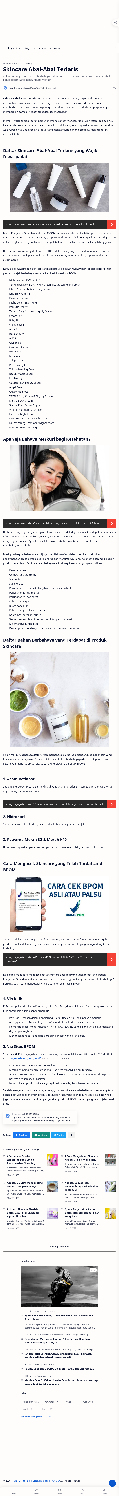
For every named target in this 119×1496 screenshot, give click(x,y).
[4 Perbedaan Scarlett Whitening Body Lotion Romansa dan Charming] (52, 1160)
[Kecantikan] (49, 1364)
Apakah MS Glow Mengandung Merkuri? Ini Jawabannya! (25, 1184)
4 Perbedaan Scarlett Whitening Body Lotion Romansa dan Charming (21, 1160)
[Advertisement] (59, 21)
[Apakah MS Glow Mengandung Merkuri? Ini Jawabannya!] (52, 1186)
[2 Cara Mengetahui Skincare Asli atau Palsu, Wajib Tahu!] (110, 1160)
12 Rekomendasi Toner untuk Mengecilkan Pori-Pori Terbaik (68, 804)
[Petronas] (50, 1311)
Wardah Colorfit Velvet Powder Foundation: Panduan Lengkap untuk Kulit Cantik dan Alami (61, 1382)
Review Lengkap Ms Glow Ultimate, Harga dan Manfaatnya (59, 1368)
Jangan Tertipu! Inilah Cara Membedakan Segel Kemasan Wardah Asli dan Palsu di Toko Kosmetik (58, 1355)
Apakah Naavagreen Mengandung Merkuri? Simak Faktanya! (82, 1186)
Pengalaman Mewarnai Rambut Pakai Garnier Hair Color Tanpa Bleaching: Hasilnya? (58, 1340)
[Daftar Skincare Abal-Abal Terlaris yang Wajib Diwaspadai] (59, 187)
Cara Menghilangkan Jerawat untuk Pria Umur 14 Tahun (66, 523)
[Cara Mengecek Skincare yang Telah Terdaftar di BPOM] (59, 904)
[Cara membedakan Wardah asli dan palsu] (56, 1349)
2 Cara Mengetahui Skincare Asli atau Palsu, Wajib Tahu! (81, 1158)
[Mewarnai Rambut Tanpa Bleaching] (71, 1334)
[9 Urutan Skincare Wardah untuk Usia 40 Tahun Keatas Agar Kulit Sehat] (52, 1213)
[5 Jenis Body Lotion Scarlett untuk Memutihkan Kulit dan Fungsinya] (110, 1213)
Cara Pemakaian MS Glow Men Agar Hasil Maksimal (63, 224)
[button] (109, 48)
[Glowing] (39, 1364)
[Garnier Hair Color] (46, 1334)
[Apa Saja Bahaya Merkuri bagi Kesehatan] (59, 478)
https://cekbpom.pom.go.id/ (23, 1058)
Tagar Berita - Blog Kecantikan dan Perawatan (34, 48)
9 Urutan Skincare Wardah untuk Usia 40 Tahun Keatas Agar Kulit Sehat (23, 1213)
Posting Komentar (59, 1246)
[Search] (114, 48)
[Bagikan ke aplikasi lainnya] (71, 1135)
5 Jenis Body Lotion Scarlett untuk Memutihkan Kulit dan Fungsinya (82, 1213)
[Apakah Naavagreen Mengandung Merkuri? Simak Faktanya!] (110, 1186)
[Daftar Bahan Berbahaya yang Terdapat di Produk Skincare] (59, 699)
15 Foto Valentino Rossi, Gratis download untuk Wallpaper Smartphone (59, 1317)
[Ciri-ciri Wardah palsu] (86, 1349)
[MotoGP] (41, 1311)
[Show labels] (37, 1416)
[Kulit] (51, 1376)
